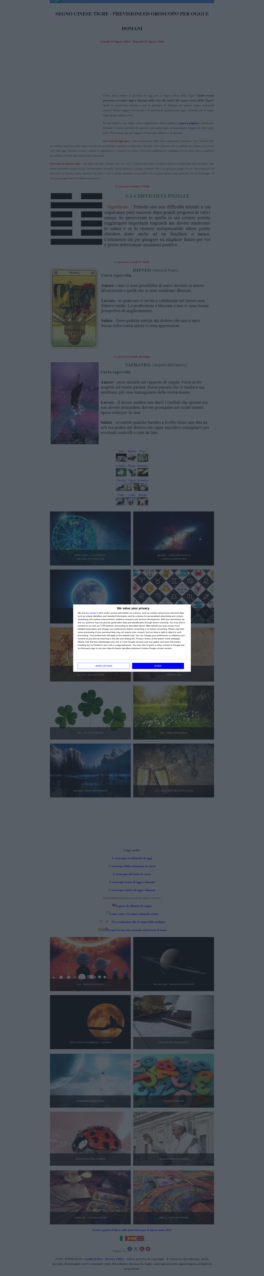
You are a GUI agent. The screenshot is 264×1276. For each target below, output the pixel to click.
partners (94, 613)
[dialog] (132, 638)
